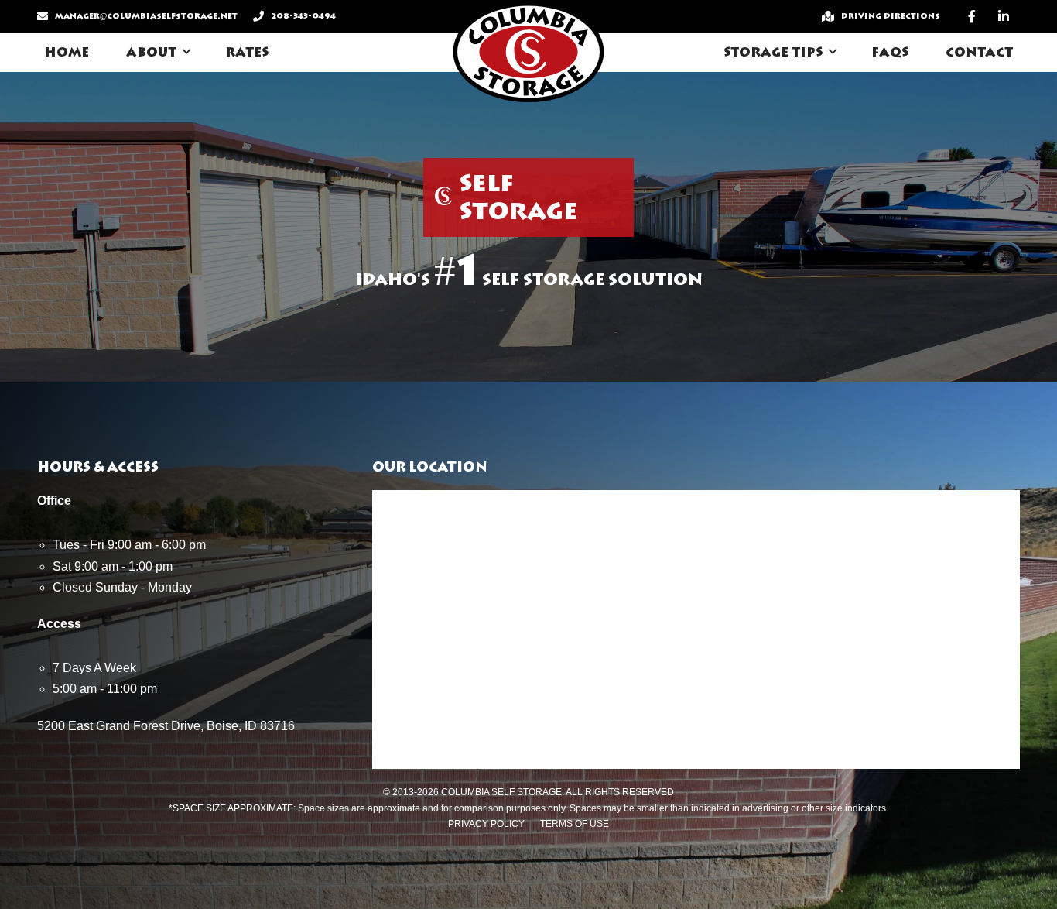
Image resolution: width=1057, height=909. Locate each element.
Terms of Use (574, 823)
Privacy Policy (486, 823)
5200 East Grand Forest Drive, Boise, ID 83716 (166, 725)
